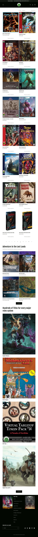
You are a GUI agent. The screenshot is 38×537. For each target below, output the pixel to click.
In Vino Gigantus (5, 62)
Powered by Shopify (22, 534)
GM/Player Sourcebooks (17, 508)
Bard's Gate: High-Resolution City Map (24, 298)
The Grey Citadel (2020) (6, 176)
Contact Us (15, 515)
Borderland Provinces (6, 273)
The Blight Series (5, 90)
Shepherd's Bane (21, 90)
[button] (3, 5)
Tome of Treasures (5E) (22, 147)
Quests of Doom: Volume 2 (6, 33)
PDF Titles (4, 443)
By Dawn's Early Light (22, 34)
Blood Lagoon (21, 62)
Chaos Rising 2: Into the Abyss (23, 175)
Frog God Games (17, 534)
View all (19, 303)
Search (15, 517)
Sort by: (20, 10)
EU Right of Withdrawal (17, 512)
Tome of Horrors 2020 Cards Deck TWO (24, 232)
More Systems (16, 510)
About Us (15, 519)
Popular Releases (6, 355)
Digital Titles (16, 505)
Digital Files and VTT (6, 487)
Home (15, 498)
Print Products (5, 399)
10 (28, 241)
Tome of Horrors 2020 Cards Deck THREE (8, 232)
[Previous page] (6, 241)
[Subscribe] (18, 528)
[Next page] (31, 241)
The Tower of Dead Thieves (6, 204)
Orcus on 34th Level (5, 147)
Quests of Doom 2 (21, 118)
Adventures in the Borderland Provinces (8, 298)
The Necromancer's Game (18, 501)
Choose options (11, 38)
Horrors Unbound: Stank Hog (23, 204)
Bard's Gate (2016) (21, 273)
